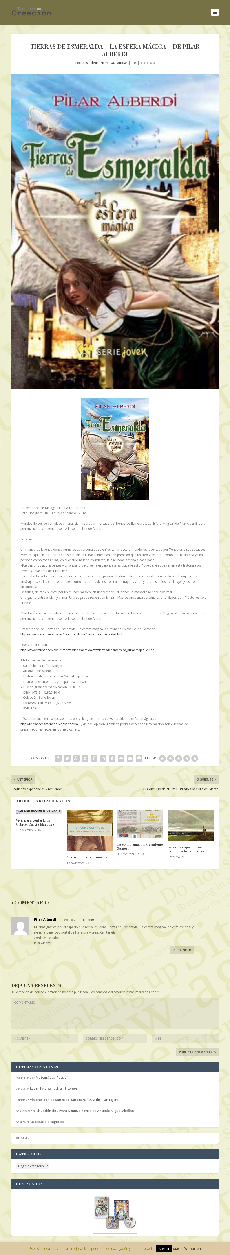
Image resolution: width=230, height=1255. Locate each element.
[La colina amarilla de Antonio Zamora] (140, 824)
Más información (187, 1248)
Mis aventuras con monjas (87, 857)
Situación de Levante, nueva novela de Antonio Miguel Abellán (85, 1111)
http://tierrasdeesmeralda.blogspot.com (49, 724)
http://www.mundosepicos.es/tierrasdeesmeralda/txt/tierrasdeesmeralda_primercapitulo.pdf (87, 650)
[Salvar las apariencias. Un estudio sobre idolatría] (191, 825)
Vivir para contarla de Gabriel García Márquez (35, 822)
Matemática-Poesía (51, 1077)
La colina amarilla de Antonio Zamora (140, 846)
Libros (94, 63)
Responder (182, 950)
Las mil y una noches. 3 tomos (53, 1088)
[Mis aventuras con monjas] (90, 830)
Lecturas (81, 63)
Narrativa (107, 63)
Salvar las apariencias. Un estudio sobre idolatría (188, 849)
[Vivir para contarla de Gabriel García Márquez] (39, 812)
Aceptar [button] (164, 1249)
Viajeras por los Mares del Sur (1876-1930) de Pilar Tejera (74, 1100)
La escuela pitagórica (47, 1122)
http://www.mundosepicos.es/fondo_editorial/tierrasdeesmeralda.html (71, 634)
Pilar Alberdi (45, 919)
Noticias (122, 63)
